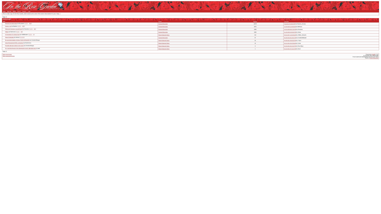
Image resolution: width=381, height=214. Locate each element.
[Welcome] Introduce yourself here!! (13, 29)
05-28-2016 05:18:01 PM (290, 37)
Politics (7, 31)
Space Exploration (9, 37)
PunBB (373, 54)
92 (34, 29)
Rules (14, 11)
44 (21, 31)
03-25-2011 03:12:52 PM (290, 46)
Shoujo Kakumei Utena (163, 35)
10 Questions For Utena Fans (12, 34)
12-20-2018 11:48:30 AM (290, 26)
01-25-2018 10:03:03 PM (290, 32)
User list (9, 11)
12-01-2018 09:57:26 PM (290, 29)
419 (30, 23)
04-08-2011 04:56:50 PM (290, 40)
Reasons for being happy (11, 23)
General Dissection (163, 23)
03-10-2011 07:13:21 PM (290, 48)
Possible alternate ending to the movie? (14, 45)
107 (23, 26)
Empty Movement (374, 58)
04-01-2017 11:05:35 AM (290, 35)
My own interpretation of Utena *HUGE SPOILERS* (17, 40)
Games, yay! (8, 26)
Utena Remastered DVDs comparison (14, 42)
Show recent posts (7, 54)
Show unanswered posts (9, 56)
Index (4, 11)
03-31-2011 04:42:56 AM (290, 43)
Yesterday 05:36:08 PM (289, 23)
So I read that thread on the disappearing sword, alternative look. (20, 48)
